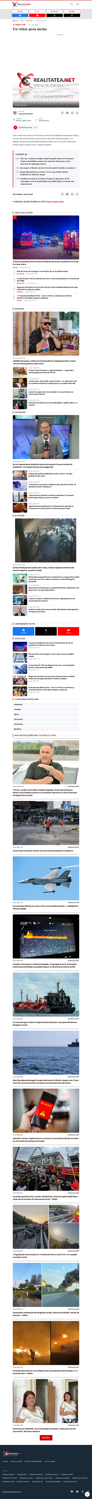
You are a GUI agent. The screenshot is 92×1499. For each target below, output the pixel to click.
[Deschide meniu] (77, 4)
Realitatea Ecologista (36, 1474)
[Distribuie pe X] (77, 113)
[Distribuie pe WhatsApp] (72, 113)
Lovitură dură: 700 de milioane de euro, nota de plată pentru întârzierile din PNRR (51, 666)
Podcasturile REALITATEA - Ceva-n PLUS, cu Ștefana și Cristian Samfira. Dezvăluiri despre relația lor (44, 297)
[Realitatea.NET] (22, 4)
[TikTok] (72, 15)
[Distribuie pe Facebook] (67, 113)
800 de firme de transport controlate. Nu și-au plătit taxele (42, 271)
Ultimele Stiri (29, 21)
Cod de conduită (50, 1461)
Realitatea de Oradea (26, 1478)
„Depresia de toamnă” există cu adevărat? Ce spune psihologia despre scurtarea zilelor (51, 496)
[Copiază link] (62, 113)
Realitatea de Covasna (10, 1478)
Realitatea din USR (67, 1474)
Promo (19, 300)
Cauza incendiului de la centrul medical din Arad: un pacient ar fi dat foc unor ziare (50, 644)
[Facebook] (20, 15)
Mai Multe (46, 1438)
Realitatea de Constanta (80, 1478)
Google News (57, 201)
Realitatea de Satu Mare (53, 1481)
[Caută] (71, 4)
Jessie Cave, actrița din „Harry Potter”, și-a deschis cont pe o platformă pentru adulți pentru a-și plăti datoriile (52, 382)
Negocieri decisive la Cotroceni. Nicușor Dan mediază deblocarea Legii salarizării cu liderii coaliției (51, 677)
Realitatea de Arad (8, 1481)
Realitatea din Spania (70, 1481)
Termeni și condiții (16, 1461)
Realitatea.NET (26, 114)
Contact (5, 1461)
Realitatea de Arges (23, 1481)
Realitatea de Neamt (52, 1474)
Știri (22, 21)
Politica (20, 292)
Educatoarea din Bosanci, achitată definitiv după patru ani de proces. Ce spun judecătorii (53, 589)
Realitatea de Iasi (37, 1481)
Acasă (16, 21)
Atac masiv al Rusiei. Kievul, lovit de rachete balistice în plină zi (47, 168)
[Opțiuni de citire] (87, 1494)
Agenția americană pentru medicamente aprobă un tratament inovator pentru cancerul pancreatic (51, 507)
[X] (54, 15)
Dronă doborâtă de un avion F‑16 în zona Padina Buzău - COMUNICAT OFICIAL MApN (44, 173)
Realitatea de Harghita (63, 1478)
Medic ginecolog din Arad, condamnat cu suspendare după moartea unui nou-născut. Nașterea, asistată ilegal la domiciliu (53, 579)
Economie (20, 274)
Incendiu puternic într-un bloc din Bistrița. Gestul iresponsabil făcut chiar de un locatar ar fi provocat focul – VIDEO (45, 1198)
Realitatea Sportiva (9, 1474)
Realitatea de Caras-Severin (44, 1478)
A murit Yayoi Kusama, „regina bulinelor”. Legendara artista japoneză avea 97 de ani (51, 371)
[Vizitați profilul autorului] (15, 113)
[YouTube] (37, 15)
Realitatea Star (22, 1474)
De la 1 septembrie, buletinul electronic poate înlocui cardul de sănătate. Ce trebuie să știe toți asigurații (42, 465)
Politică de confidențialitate (33, 1461)
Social (15, 267)
